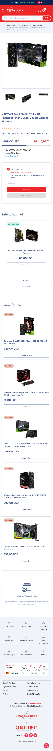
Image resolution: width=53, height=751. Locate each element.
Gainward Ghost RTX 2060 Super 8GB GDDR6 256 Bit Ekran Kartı (25, 342)
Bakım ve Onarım (26, 641)
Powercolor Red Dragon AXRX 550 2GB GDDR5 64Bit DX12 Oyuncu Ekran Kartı (26, 393)
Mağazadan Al (26, 655)
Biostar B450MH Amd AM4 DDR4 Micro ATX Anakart (26, 251)
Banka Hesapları (9, 655)
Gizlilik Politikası (9, 683)
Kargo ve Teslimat (43, 628)
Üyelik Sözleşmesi (10, 687)
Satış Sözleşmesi (33, 683)
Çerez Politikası (32, 687)
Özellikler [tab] (26, 281)
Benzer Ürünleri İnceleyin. (21, 172)
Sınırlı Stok (9, 315)
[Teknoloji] (17, 11)
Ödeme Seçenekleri (43, 642)
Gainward (14, 156)
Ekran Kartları (37, 25)
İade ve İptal (9, 641)
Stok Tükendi (26, 196)
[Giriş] (39, 12)
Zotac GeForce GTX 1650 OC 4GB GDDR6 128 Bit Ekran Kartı (24, 547)
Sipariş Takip (26, 626)
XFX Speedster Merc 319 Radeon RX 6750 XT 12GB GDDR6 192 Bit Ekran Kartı (25, 496)
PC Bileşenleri (23, 25)
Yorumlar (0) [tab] (27, 286)
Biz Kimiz (6, 690)
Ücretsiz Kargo (13, 224)
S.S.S (5, 694)
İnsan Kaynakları (32, 690)
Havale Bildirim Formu (34, 694)
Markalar (44, 655)
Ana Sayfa (11, 25)
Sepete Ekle (26, 265)
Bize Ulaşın (9, 626)
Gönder (26, 189)
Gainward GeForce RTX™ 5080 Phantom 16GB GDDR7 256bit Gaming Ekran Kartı (26, 29)
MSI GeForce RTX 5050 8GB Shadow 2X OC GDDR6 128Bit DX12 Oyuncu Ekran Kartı (25, 445)
